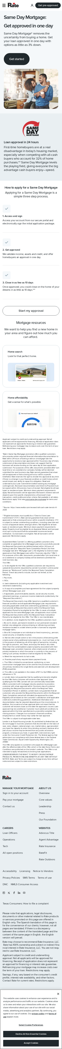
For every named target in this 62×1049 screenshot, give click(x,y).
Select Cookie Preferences (31, 1025)
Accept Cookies (31, 1043)
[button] (4, 5)
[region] (31, 1019)
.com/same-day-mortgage (35, 499)
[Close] (58, 993)
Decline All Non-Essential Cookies (31, 1034)
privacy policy (38, 1013)
